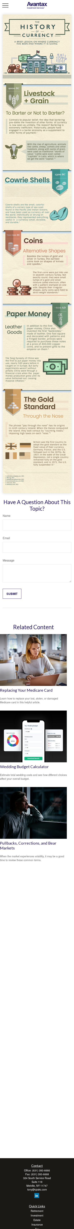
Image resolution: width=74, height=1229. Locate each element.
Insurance (37, 1224)
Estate (37, 1220)
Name (6, 516)
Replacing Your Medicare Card (26, 690)
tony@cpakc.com (37, 1189)
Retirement (37, 1211)
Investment (37, 1215)
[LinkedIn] (36, 1195)
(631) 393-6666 (41, 1170)
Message (8, 560)
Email (6, 538)
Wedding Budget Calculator (24, 766)
